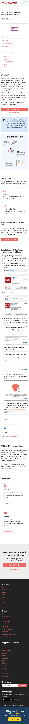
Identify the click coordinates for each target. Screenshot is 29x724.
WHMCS (6, 64)
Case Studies (5, 626)
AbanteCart (5, 663)
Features (4, 589)
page (21, 466)
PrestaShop (5, 658)
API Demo (5, 595)
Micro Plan (7, 322)
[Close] (26, 709)
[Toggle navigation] (26, 3)
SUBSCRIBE (22, 685)
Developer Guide (6, 616)
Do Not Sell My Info (7, 605)
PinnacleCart (5, 673)
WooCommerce (8, 62)
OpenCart (7, 56)
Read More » (8, 503)
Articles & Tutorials (7, 619)
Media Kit (4, 624)
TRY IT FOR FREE (14, 719)
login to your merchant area (16, 409)
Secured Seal (5, 621)
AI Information (6, 636)
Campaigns (5, 631)
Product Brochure (7, 629)
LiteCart (4, 668)
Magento (6, 67)
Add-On (4, 600)
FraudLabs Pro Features (18, 120)
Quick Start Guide (7, 614)
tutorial (23, 458)
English (6, 18)
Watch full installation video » (10, 436)
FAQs (3, 597)
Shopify (6, 59)
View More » (5, 676)
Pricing (4, 592)
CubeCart (4, 666)
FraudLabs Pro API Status (9, 634)
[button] (14, 52)
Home (4, 587)
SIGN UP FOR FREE (9, 240)
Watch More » (8, 531)
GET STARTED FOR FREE (14, 109)
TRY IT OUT (13, 565)
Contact (4, 602)
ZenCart (4, 671)
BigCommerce (6, 661)
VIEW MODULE (14, 569)
